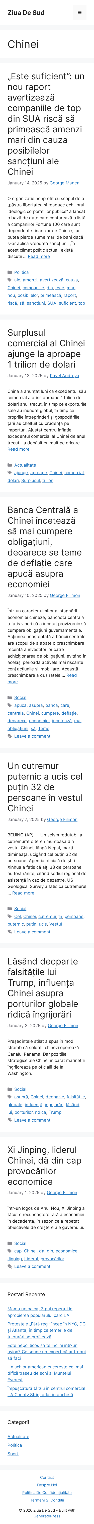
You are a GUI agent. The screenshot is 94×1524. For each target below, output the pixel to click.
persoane (74, 916)
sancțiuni (36, 303)
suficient (67, 303)
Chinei (14, 287)
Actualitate (25, 465)
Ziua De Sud (26, 12)
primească (50, 295)
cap (18, 1250)
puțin (31, 924)
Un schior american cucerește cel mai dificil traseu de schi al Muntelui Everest (45, 1373)
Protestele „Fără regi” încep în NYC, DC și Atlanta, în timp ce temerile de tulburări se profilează (46, 1330)
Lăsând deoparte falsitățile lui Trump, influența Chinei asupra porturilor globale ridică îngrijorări (43, 988)
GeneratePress (47, 1516)
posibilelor (28, 295)
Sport (13, 1453)
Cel (17, 916)
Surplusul (30, 480)
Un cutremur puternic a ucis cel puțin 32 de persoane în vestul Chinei (45, 786)
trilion (47, 480)
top (81, 303)
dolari (13, 480)
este (59, 287)
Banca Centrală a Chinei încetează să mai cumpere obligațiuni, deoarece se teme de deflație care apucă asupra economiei (45, 546)
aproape (38, 472)
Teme (43, 728)
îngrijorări (54, 1104)
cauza (72, 279)
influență (33, 1104)
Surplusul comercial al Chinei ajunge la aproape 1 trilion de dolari (46, 348)
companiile (33, 287)
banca (51, 705)
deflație (69, 713)
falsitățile (76, 1096)
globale (15, 1104)
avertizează (51, 279)
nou (11, 295)
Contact (47, 1477)
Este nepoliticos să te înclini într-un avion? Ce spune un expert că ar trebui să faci (47, 1352)
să (22, 303)
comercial (74, 472)
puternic (16, 924)
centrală (16, 713)
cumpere (50, 713)
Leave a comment (32, 736)
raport (70, 295)
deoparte (55, 1096)
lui (10, 1112)
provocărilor (52, 1258)
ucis (43, 924)
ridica (40, 1112)
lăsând (72, 1104)
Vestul (55, 924)
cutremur (47, 916)
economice (66, 1250)
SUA (51, 303)
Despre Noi (47, 1485)
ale (17, 279)
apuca (20, 705)
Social (20, 697)
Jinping (15, 1258)
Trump (55, 1112)
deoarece (17, 720)
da (41, 1250)
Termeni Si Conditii (47, 1500)
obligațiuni (18, 728)
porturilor (24, 1112)
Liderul (31, 1258)
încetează (62, 720)
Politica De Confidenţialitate (47, 1492)
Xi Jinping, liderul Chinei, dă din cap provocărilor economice (44, 1165)
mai (77, 720)
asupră (36, 705)
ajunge (21, 472)
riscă (12, 303)
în (60, 916)
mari (71, 287)
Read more (39, 256)
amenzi (30, 279)
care (64, 705)
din (50, 287)
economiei (39, 720)
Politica (21, 272)
